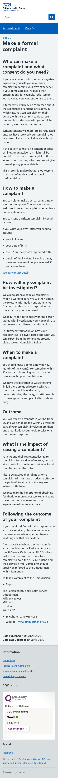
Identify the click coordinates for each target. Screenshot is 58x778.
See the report (16, 728)
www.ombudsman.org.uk (33, 621)
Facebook (8, 752)
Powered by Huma (14, 772)
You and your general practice (19, 671)
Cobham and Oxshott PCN (32, 759)
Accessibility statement (14, 676)
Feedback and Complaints (16, 665)
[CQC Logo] (16, 698)
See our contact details (16, 272)
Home (8, 38)
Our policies (9, 660)
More (29, 28)
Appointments (11, 28)
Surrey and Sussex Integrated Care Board (24, 763)
